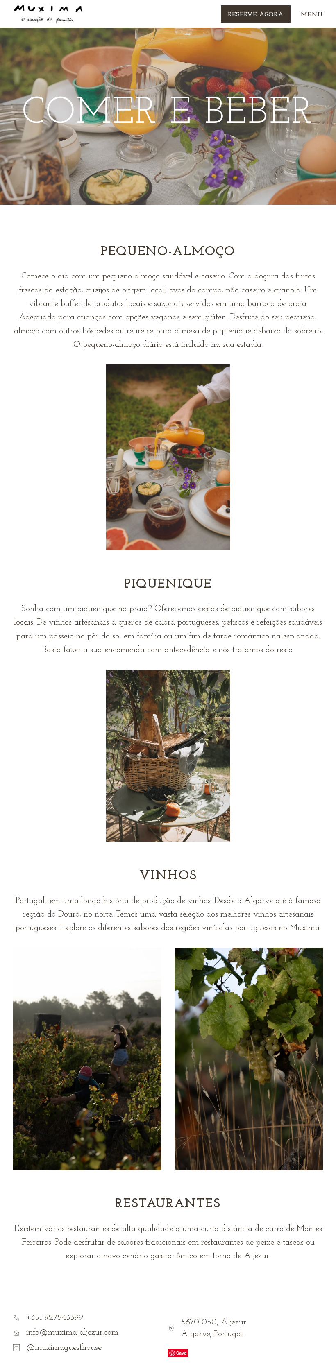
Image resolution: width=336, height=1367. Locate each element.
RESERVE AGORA (256, 14)
